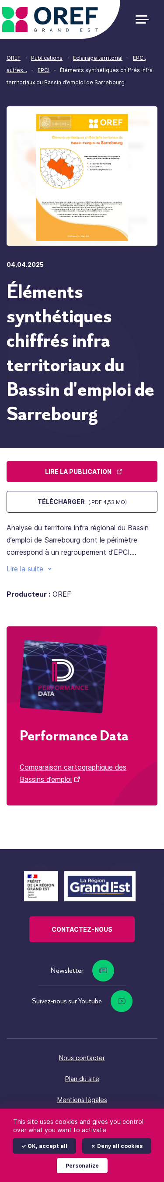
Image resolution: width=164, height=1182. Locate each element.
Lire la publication (78, 471)
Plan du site (82, 1078)
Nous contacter (82, 1057)
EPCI (43, 70)
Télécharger (82, 501)
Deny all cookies (119, 1146)
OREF (14, 58)
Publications (47, 58)
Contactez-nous (82, 929)
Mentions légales (82, 1099)
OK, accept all (46, 1146)
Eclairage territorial (97, 58)
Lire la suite (25, 568)
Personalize (82, 1165)
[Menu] (145, 19)
